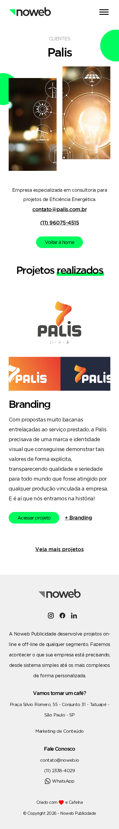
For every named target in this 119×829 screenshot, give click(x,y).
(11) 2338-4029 (59, 770)
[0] (104, 13)
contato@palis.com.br (59, 209)
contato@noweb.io (59, 760)
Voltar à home (59, 242)
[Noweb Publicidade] (30, 7)
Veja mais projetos (59, 549)
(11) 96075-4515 (59, 222)
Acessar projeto (34, 518)
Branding (29, 404)
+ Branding (78, 517)
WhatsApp (63, 781)
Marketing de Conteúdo (59, 731)
